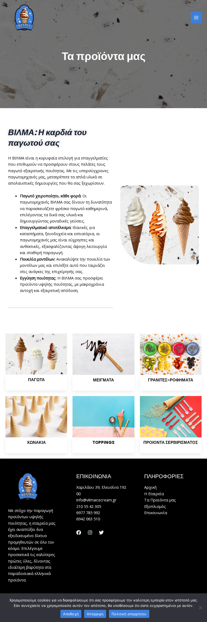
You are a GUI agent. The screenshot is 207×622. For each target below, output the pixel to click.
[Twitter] (101, 532)
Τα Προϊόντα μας (160, 500)
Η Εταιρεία (154, 493)
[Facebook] (78, 532)
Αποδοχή (71, 614)
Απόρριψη (95, 614)
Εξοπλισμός (155, 506)
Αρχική (150, 487)
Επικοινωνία (155, 512)
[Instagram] (90, 532)
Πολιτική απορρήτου (129, 614)
